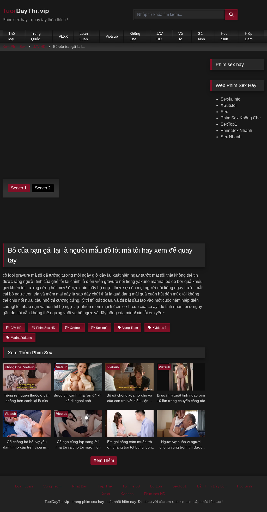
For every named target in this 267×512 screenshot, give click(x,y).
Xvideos (127, 494)
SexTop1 (229, 124)
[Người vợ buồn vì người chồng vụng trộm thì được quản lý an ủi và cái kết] (181, 423)
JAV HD (159, 36)
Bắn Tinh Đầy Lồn (212, 486)
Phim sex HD (154, 494)
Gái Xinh (201, 36)
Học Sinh (224, 36)
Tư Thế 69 (131, 486)
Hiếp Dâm (249, 36)
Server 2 (43, 188)
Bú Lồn (156, 486)
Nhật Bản (79, 486)
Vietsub (112, 36)
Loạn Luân (84, 36)
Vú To (180, 36)
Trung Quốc (36, 36)
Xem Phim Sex (14, 47)
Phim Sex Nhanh (236, 130)
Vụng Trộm (52, 486)
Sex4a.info (230, 99)
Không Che (135, 36)
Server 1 (19, 188)
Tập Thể (105, 486)
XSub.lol (228, 105)
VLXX (63, 36)
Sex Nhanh (231, 137)
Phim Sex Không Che (241, 118)
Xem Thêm (104, 460)
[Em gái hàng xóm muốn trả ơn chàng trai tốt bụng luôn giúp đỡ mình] (129, 423)
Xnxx (106, 494)
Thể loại (11, 36)
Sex (224, 111)
